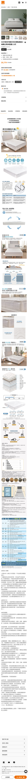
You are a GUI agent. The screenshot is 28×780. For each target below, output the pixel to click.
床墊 (8, 7)
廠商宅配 (6, 88)
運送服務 (24, 111)
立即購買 (7, 777)
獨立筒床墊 (14, 7)
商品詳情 (3, 111)
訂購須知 (17, 111)
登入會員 (6, 70)
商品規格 (10, 111)
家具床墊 (3, 7)
